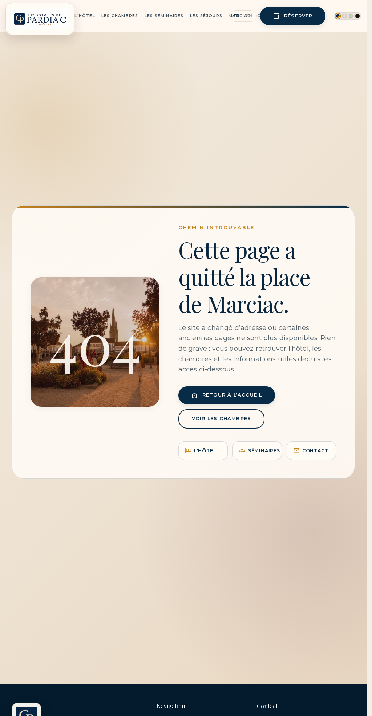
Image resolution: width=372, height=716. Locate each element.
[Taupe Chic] (344, 16)
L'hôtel (200, 450)
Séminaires (259, 450)
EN (249, 16)
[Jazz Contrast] (357, 16)
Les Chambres (119, 15)
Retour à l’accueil (226, 395)
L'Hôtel (84, 15)
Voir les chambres (221, 418)
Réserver (293, 16)
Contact (269, 15)
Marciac (240, 15)
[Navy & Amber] (337, 15)
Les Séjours (206, 15)
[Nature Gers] (351, 16)
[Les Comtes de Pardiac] (39, 16)
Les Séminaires (164, 15)
